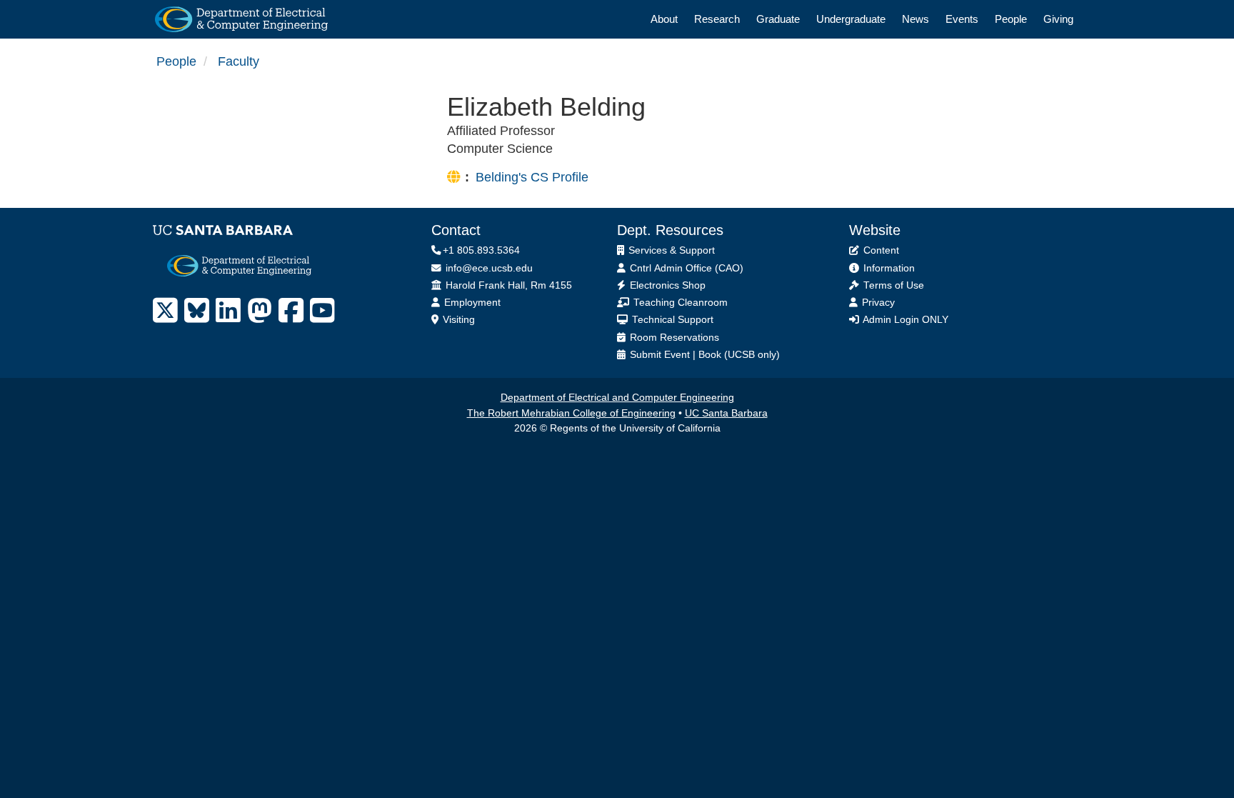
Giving (1058, 19)
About (664, 19)
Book (709, 354)
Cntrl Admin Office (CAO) (685, 268)
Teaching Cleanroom (679, 302)
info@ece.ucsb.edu (488, 268)
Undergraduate (851, 19)
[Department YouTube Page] (322, 310)
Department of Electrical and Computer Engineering (617, 397)
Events (961, 19)
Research (717, 19)
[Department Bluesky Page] (196, 310)
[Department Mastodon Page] (259, 310)
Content (880, 250)
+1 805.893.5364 (481, 250)
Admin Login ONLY (904, 319)
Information (888, 268)
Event (677, 354)
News (915, 19)
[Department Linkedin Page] (228, 310)
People (1011, 19)
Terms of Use (892, 285)
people (176, 61)
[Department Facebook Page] (291, 310)
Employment (471, 302)
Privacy (877, 302)
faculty (238, 61)
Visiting (457, 319)
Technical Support (671, 319)
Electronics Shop (666, 285)
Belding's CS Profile (532, 177)
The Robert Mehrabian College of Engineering (571, 413)
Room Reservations (673, 337)
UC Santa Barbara (726, 413)
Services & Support (670, 250)
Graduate (778, 19)
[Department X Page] (165, 310)
